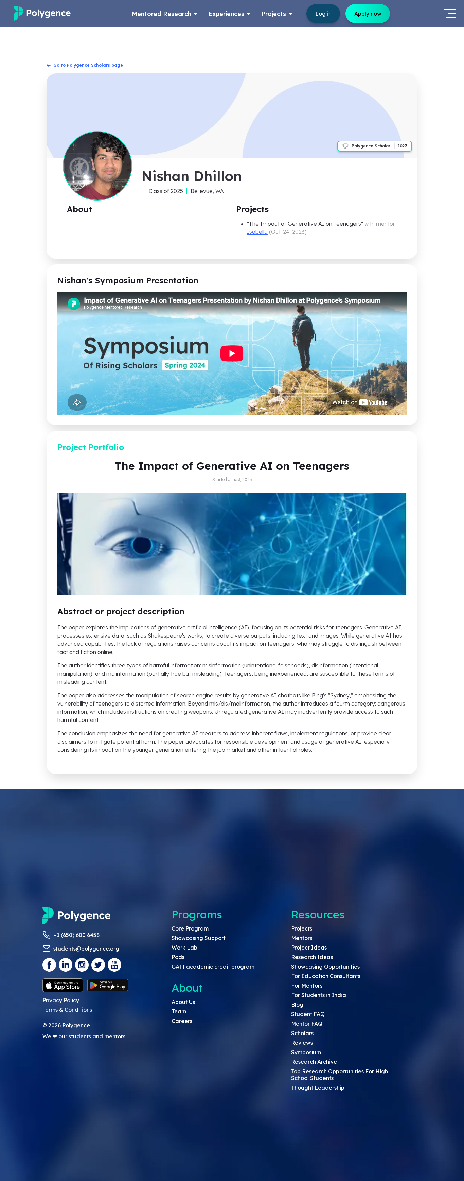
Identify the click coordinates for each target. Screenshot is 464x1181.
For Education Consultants (325, 976)
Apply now (367, 13)
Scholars (302, 1033)
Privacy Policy (60, 1000)
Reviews (302, 1042)
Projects (301, 928)
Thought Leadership (317, 1087)
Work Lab (184, 947)
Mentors (301, 938)
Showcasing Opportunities (325, 966)
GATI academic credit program (213, 966)
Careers (182, 1021)
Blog (297, 1004)
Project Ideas (309, 947)
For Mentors (306, 985)
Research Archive (314, 1061)
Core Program (190, 928)
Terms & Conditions (67, 1009)
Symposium (306, 1052)
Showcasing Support (199, 938)
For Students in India (318, 995)
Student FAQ (308, 1014)
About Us (183, 1001)
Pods (178, 957)
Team (179, 1011)
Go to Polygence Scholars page (88, 65)
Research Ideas (312, 957)
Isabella (257, 231)
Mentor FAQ (306, 1023)
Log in (323, 13)
